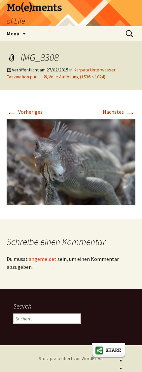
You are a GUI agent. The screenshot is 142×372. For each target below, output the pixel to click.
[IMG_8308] (71, 161)
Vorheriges (25, 111)
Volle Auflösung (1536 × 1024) (77, 77)
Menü (13, 33)
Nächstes (119, 111)
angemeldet (42, 259)
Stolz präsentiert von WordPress (71, 358)
